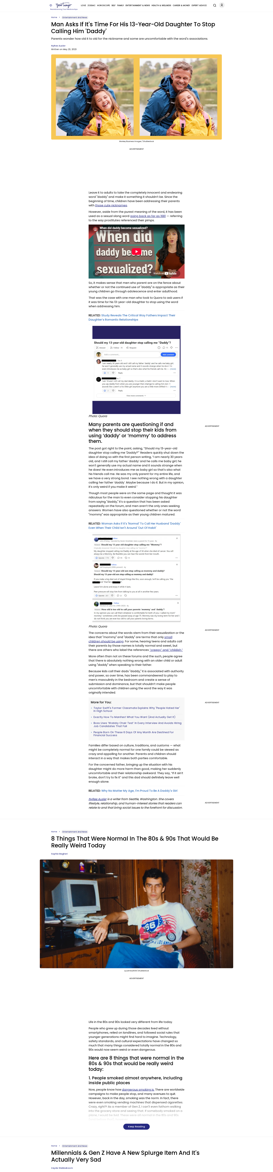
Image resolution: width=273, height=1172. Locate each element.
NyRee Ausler (58, 45)
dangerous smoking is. (138, 1090)
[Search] (214, 5)
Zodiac (91, 5)
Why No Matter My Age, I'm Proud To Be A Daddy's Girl (139, 791)
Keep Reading (136, 1126)
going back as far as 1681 (148, 216)
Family (120, 5)
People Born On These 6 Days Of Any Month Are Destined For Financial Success (134, 734)
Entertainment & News (138, 5)
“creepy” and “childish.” (166, 650)
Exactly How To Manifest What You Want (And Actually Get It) (135, 717)
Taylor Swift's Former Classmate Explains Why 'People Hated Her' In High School (137, 709)
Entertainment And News (75, 17)
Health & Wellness (161, 5)
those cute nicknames (111, 205)
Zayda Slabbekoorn (62, 1168)
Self (113, 5)
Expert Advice (199, 5)
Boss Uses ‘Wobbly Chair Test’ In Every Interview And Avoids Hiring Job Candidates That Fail (138, 725)
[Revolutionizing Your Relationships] (64, 5)
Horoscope (103, 5)
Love (83, 5)
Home (54, 17)
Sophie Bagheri (59, 853)
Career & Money (181, 5)
